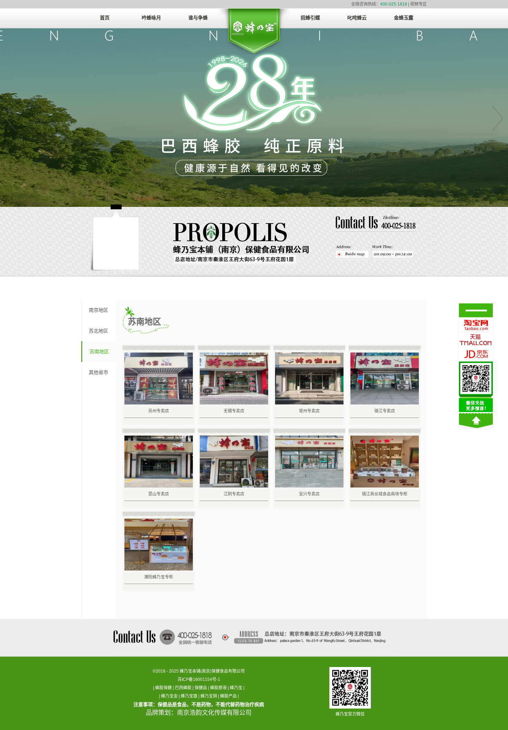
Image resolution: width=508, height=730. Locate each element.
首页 (105, 17)
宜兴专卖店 (309, 494)
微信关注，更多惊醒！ (476, 387)
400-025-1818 (393, 4)
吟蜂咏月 (151, 17)
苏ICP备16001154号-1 (199, 679)
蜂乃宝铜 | (210, 696)
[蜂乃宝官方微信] (350, 672)
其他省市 (98, 372)
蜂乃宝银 (189, 696)
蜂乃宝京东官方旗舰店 (476, 354)
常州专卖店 (309, 411)
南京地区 (98, 310)
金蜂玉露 (403, 17)
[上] (10, 117)
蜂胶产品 (228, 696)
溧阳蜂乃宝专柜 (158, 577)
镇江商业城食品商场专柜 (384, 494)
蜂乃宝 (236, 687)
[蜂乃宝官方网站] (254, 34)
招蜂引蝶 (310, 17)
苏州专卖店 (158, 411)
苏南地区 (99, 351)
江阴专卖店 (234, 494)
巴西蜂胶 (183, 687)
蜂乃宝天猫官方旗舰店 (476, 339)
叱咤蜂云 (357, 17)
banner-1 (254, 117)
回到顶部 (476, 420)
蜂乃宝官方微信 (350, 714)
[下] (497, 117)
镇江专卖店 (384, 411)
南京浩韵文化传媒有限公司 (214, 712)
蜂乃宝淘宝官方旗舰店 (476, 325)
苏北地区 (98, 331)
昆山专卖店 (158, 494)
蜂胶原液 (218, 687)
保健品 (201, 687)
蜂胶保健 (163, 687)
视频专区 (418, 4)
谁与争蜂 (198, 17)
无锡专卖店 (234, 411)
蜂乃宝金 (169, 696)
